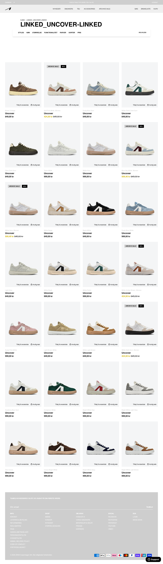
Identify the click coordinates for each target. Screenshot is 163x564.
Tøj (78, 9)
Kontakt (155, 2)
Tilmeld (149, 507)
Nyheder (56, 9)
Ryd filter (142, 32)
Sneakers (69, 9)
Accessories (89, 9)
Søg (136, 9)
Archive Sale (104, 9)
